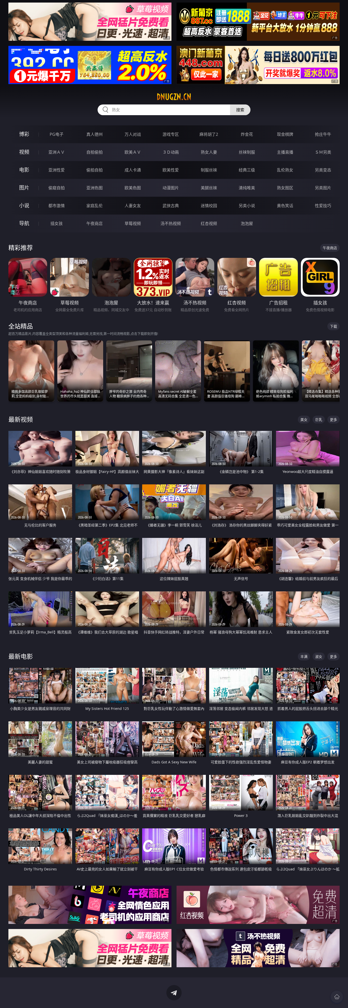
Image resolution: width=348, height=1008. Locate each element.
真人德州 (94, 134)
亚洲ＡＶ (56, 152)
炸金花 (247, 134)
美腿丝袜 (209, 188)
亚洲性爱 (56, 170)
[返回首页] (337, 997)
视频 (24, 152)
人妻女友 (133, 205)
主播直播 (285, 152)
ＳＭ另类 (323, 152)
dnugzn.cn (174, 97)
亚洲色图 (94, 188)
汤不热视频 (170, 223)
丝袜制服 (247, 152)
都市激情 (56, 205)
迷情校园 (209, 205)
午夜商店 (94, 223)
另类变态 (323, 170)
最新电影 (20, 656)
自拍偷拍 (94, 152)
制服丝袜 (209, 170)
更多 (333, 419)
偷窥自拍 (56, 188)
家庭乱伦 (94, 205)
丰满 (303, 656)
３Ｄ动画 (171, 152)
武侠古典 (171, 205)
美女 (303, 419)
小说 (24, 205)
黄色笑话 (285, 205)
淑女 (318, 656)
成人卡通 (133, 170)
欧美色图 (133, 188)
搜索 (240, 110)
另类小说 (247, 205)
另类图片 (323, 188)
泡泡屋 (247, 223)
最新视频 (20, 419)
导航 (24, 223)
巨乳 (318, 419)
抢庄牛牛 (323, 134)
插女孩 (56, 223)
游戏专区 (171, 134)
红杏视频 (209, 223)
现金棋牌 (285, 134)
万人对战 (133, 134)
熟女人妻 (209, 152)
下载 (333, 326)
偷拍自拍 (94, 170)
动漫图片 (171, 188)
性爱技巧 (323, 205)
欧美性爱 (171, 170)
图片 (24, 187)
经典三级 (247, 170)
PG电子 (56, 134)
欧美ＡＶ (133, 152)
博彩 (24, 134)
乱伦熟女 (285, 170)
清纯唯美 (247, 188)
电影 (24, 169)
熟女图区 (285, 188)
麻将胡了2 (208, 134)
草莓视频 (133, 223)
